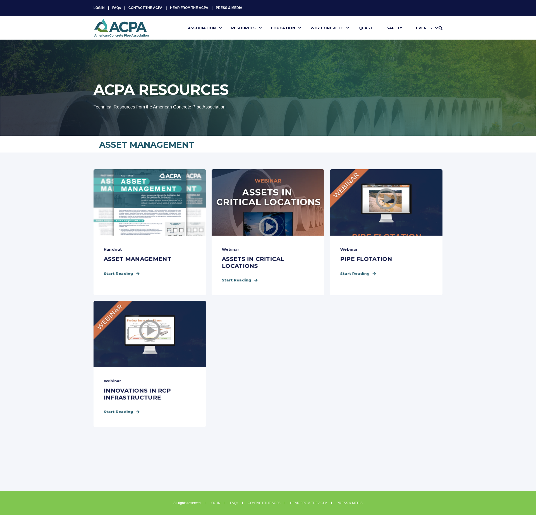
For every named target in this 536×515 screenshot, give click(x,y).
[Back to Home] (121, 34)
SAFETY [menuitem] (394, 27)
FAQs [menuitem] (116, 7)
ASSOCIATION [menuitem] (202, 27)
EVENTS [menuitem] (424, 27)
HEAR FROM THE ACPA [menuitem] (189, 7)
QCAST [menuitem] (365, 27)
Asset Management (146, 145)
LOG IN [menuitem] (99, 7)
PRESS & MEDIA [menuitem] (229, 7)
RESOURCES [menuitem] (243, 27)
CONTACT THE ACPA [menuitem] (145, 7)
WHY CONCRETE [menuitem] (326, 27)
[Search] (440, 28)
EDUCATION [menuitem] (283, 27)
